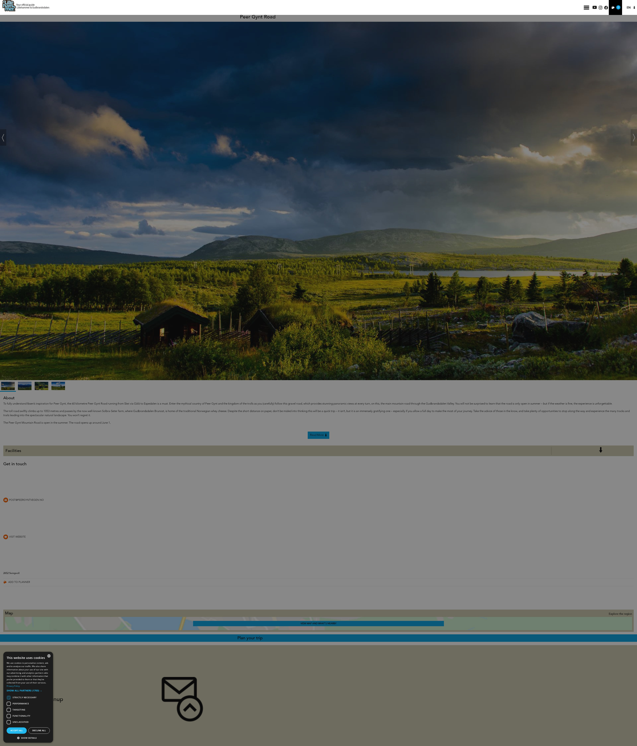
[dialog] (28, 697)
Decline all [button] (39, 730)
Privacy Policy (13, 686)
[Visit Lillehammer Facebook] (606, 8)
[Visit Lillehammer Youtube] (595, 8)
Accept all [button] (16, 730)
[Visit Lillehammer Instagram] (600, 8)
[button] (28, 690)
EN (629, 7)
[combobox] (49, 656)
